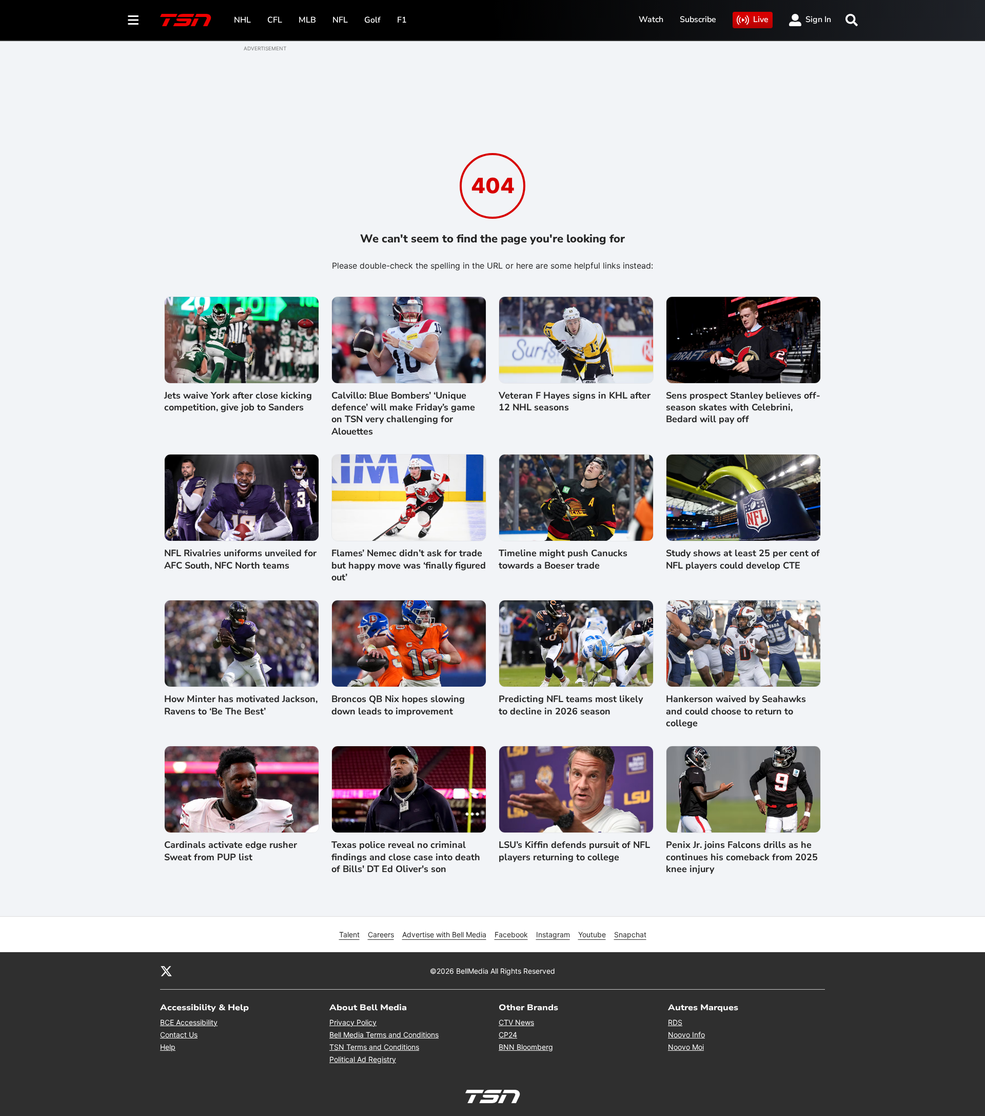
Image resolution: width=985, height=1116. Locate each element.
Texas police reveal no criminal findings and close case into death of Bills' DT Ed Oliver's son (405, 857)
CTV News (516, 1022)
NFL (340, 20)
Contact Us (179, 1034)
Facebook (511, 934)
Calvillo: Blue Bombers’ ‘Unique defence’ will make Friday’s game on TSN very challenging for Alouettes (403, 414)
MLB (307, 20)
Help (167, 1047)
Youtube (592, 934)
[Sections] (133, 20)
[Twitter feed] (166, 970)
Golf (372, 20)
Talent (349, 934)
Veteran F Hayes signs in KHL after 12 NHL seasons (575, 401)
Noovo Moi (686, 1047)
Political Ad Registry (362, 1059)
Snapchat (630, 934)
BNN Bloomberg (526, 1047)
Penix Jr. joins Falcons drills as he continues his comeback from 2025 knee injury (742, 857)
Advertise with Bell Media (444, 934)
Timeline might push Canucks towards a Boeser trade (563, 559)
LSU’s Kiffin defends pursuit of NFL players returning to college (574, 851)
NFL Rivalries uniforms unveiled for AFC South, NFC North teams (240, 559)
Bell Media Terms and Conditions (384, 1034)
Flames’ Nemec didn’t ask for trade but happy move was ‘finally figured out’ (408, 565)
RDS (675, 1022)
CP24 (508, 1034)
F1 (402, 20)
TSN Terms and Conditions (374, 1047)
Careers (381, 934)
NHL (242, 20)
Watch (651, 19)
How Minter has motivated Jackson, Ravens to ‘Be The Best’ (241, 705)
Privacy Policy (353, 1022)
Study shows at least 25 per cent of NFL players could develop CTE (743, 559)
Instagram (553, 934)
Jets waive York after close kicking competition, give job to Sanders (238, 401)
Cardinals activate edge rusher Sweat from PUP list (230, 851)
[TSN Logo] (185, 20)
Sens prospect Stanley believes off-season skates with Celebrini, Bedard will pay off (743, 408)
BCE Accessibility (189, 1022)
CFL (274, 20)
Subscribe (698, 19)
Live (761, 19)
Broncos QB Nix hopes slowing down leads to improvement (398, 705)
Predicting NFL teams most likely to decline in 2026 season (571, 705)
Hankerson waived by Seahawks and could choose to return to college (736, 711)
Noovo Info (686, 1034)
